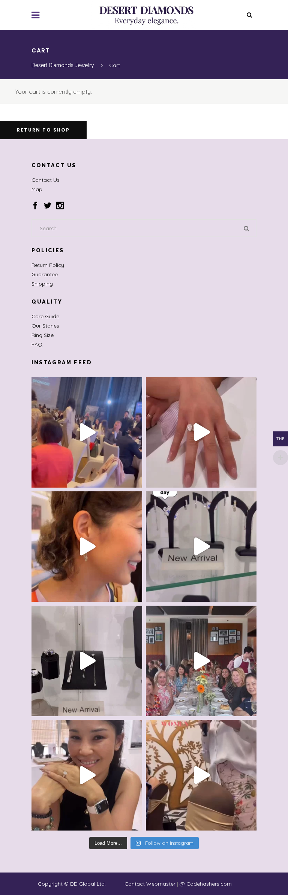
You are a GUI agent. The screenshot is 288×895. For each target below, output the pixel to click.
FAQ (37, 344)
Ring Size (43, 335)
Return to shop (43, 130)
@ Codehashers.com (206, 883)
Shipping (42, 283)
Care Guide (45, 316)
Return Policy (48, 265)
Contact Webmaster (150, 883)
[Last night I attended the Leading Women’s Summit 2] (87, 432)
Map (37, 189)
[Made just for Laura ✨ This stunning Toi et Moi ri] (201, 432)
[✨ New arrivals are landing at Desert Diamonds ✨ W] (87, 661)
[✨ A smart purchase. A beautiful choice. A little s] (87, 546)
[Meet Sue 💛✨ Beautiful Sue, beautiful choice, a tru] (87, 775)
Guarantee (45, 274)
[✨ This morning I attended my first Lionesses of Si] (201, 775)
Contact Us (46, 180)
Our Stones (45, 325)
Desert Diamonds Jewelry (63, 65)
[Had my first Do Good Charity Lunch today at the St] (201, 661)
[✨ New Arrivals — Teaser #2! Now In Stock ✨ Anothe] (201, 546)
